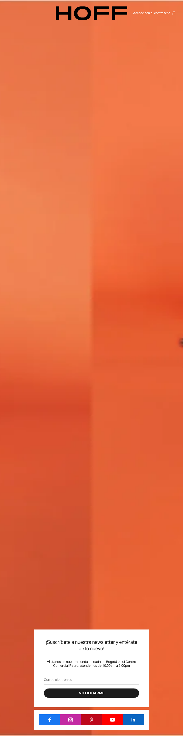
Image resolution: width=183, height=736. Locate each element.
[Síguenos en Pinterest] (91, 720)
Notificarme (92, 693)
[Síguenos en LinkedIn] (133, 720)
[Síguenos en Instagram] (70, 720)
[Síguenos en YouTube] (112, 720)
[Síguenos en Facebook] (49, 720)
